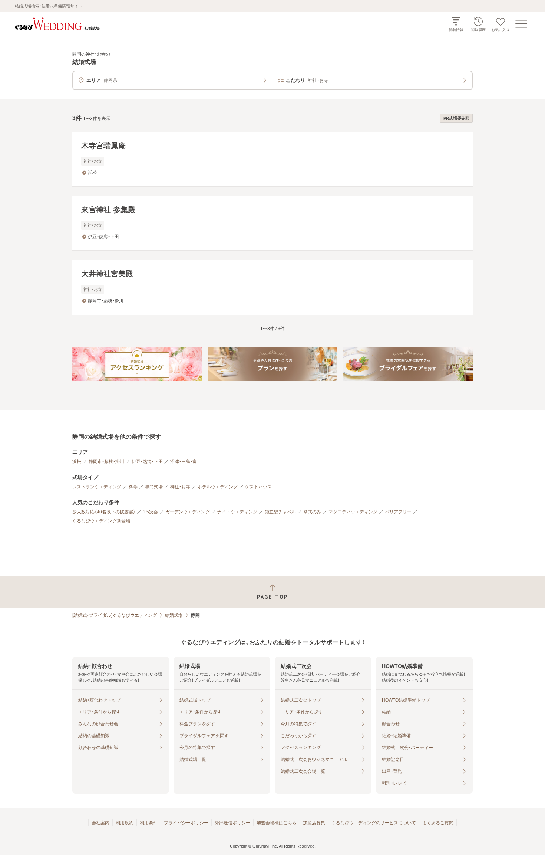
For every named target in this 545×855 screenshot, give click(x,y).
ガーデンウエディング (187, 512)
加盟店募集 (314, 822)
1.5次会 (150, 512)
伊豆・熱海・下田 (147, 461)
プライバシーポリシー (186, 822)
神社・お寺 (180, 486)
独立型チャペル (280, 512)
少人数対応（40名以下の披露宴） (103, 512)
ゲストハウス (258, 486)
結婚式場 (174, 615)
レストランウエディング (96, 486)
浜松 (76, 461)
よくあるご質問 (437, 822)
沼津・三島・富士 (185, 461)
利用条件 (149, 822)
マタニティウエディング (352, 512)
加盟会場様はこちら (277, 822)
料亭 (133, 486)
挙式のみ (312, 512)
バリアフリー (398, 512)
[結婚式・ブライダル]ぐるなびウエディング (114, 615)
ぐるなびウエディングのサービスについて (373, 822)
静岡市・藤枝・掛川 (106, 461)
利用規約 (124, 822)
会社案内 (100, 822)
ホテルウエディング (218, 486)
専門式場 (154, 486)
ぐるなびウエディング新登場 (101, 520)
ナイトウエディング (237, 512)
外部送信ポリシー (232, 822)
